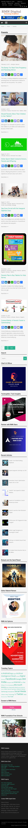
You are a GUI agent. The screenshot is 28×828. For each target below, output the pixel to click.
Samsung (4, 691)
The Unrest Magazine (6, 783)
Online (5, 689)
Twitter (19, 694)
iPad (24, 682)
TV (15, 694)
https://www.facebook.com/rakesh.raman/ (20, 6)
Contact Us (4, 795)
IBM (24, 679)
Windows (3, 696)
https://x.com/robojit (24, 6)
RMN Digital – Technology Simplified (10, 766)
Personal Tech (15, 110)
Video (25, 110)
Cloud (13, 676)
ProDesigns (24, 825)
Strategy (14, 205)
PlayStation (14, 689)
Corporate (3, 203)
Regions (3, 272)
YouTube (10, 696)
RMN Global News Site (7, 765)
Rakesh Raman (21, 689)
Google (19, 679)
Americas (3, 270)
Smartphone (11, 691)
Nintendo (23, 687)
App (11, 673)
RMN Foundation (5, 775)
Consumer (3, 110)
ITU (6, 685)
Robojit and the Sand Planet (8, 769)
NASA (19, 687)
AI (2, 673)
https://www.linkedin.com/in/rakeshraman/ (26, 6)
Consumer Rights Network (7, 784)
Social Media (8, 205)
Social (2, 205)
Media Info (10, 3)
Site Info (4, 3)
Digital (22, 676)
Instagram (9, 682)
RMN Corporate (5, 772)
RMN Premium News (6, 774)
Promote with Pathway (7, 787)
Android (6, 673)
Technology (11, 694)
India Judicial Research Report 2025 (10, 792)
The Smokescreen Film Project (9, 789)
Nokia (2, 689)
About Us (20, 1)
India (3, 682)
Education (3, 679)
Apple (14, 673)
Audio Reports (4, 786)
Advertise (17, 3)
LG (8, 685)
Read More (4, 86)
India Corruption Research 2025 (9, 793)
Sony (6, 694)
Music (7, 687)
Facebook (11, 678)
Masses (17, 64)
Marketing (11, 685)
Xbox (6, 696)
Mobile (3, 687)
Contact (10, 5)
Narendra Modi (13, 687)
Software (3, 694)
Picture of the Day (5, 790)
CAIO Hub (4, 5)
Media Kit (23, 3)
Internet (17, 682)
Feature (9, 110)
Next (11, 348)
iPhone (3, 685)
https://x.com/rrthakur (22, 6)
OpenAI (9, 689)
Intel (13, 682)
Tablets (21, 110)
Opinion (24, 270)
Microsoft (18, 685)
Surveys (8, 272)
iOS (21, 682)
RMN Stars (4, 771)
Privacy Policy (17, 5)
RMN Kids (3, 768)
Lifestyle (13, 64)
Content (18, 676)
